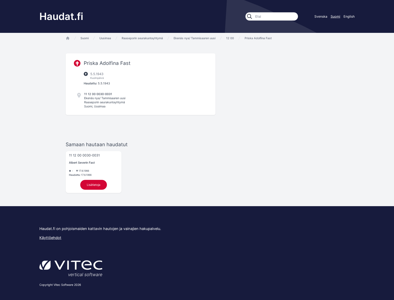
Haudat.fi (61, 16)
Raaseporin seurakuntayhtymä (142, 38)
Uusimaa (105, 38)
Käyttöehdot (50, 238)
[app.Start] (68, 38)
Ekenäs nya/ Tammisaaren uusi (194, 38)
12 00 (230, 38)
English (349, 16)
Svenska (320, 16)
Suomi (84, 38)
